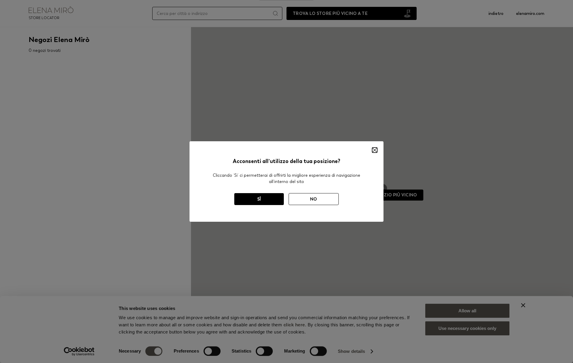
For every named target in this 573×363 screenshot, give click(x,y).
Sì (259, 199)
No (313, 199)
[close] (374, 150)
